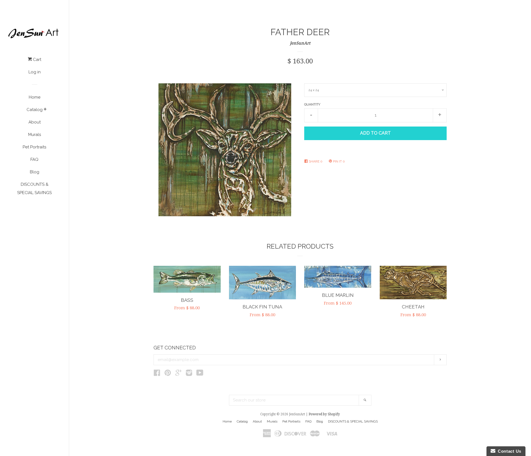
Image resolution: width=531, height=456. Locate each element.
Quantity (312, 104)
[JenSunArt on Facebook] (156, 374)
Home (34, 97)
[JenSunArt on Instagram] (189, 374)
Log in (34, 71)
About (34, 122)
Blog (34, 171)
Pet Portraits (34, 147)
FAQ (34, 159)
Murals (34, 134)
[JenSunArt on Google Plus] (178, 374)
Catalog (35, 109)
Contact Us (508, 451)
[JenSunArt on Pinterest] (167, 374)
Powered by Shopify (324, 414)
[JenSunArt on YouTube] (199, 374)
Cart (36, 59)
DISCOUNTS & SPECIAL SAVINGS (34, 188)
